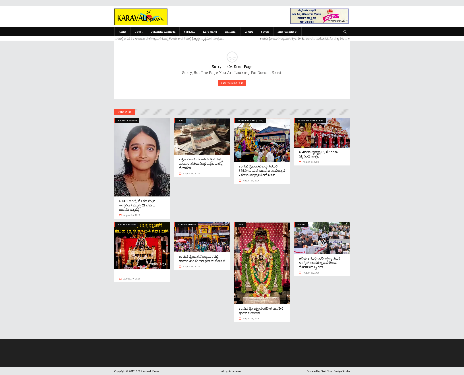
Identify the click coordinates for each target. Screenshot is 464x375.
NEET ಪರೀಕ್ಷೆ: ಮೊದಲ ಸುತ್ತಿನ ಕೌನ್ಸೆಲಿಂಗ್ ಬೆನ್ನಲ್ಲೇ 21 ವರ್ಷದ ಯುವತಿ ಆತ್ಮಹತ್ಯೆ (137, 205)
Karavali (122, 120)
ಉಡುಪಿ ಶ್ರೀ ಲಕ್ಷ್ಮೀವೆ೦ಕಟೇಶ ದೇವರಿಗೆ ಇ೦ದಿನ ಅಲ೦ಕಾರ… (261, 310)
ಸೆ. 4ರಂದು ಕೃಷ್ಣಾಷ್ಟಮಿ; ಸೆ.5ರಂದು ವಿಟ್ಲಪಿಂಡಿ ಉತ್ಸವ (318, 154)
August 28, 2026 (250, 318)
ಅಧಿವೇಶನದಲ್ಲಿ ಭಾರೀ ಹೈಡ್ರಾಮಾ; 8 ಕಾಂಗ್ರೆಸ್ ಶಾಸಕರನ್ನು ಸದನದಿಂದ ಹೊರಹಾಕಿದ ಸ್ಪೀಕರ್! (319, 262)
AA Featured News (246, 120)
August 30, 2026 (131, 215)
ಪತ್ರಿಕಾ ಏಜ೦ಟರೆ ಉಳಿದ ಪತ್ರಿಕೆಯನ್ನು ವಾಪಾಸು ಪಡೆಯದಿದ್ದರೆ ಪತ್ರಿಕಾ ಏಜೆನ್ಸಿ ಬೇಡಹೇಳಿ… (200, 163)
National (133, 120)
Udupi (180, 120)
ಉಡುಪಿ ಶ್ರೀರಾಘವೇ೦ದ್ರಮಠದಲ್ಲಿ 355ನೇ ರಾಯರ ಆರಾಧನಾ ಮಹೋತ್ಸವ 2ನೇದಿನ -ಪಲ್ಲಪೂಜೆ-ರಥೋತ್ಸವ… (262, 170)
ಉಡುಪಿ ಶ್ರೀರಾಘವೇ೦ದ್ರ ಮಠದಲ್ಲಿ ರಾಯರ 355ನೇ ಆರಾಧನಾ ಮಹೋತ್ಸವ (202, 258)
